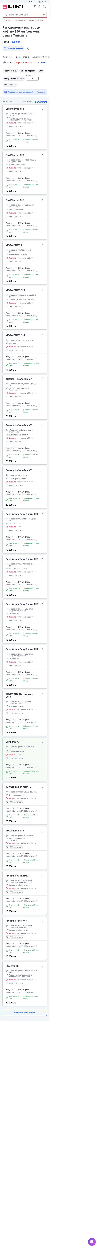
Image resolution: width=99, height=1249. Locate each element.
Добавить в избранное (42, 109)
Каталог (9, 21)
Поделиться (27, 48)
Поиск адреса (4, 62)
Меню (5, 7)
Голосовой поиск (44, 15)
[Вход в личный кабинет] (34, 7)
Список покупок (40, 7)
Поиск (6, 15)
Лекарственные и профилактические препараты (32, 21)
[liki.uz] (15, 6)
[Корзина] (45, 7)
